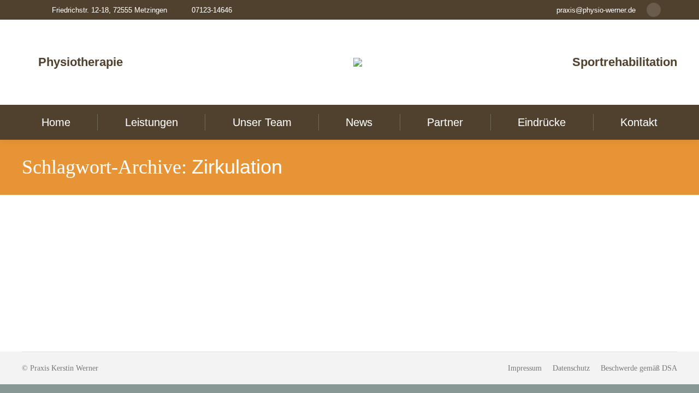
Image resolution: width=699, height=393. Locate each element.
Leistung (48, 259)
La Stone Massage (71, 240)
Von (92, 259)
